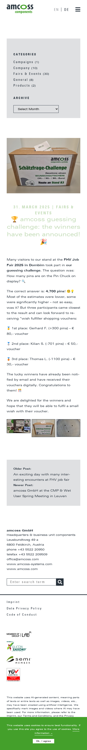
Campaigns (23, 62)
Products (21, 85)
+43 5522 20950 (31, 549)
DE (66, 10)
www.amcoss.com (22, 569)
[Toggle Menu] (75, 9)
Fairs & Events (27, 74)
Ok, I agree (43, 741)
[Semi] (19, 660)
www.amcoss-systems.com (29, 564)
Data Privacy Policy (24, 608)
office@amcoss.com (23, 559)
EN (56, 10)
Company (21, 68)
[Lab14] (19, 634)
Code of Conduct (22, 614)
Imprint (13, 602)
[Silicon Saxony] (17, 646)
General (20, 79)
